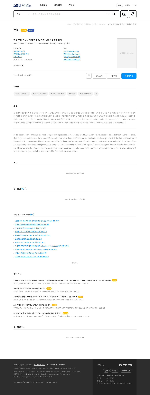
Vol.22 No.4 (18, 57)
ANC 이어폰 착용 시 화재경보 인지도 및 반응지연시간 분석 (32, 305)
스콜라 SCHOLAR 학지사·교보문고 (22, 6)
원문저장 (113, 76)
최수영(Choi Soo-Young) (72, 57)
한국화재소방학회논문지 (21, 54)
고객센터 (127, 5)
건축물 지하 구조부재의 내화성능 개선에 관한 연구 (31, 232)
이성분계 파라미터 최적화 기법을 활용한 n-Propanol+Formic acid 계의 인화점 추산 (42, 246)
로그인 (119, 5)
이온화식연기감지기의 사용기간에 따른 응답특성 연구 (32, 256)
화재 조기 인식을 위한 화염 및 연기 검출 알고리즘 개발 (32, 224)
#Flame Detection (39, 94)
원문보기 (99, 76)
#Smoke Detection (57, 94)
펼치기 (74, 263)
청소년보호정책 (52, 365)
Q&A (106, 371)
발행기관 (58, 5)
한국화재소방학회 (19, 51)
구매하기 (128, 76)
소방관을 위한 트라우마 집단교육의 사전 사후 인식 (29, 288)
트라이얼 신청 (126, 371)
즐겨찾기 (132, 17)
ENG (135, 5)
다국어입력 (124, 17)
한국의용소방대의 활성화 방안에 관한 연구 (28, 239)
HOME (69, 24)
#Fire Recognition (21, 94)
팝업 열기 (26, 188)
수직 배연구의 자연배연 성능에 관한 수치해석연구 (30, 253)
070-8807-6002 (125, 365)
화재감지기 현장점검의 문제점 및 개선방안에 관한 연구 (32, 235)
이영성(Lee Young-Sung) (72, 59)
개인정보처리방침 (39, 365)
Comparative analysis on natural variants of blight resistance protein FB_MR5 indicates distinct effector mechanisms (62, 280)
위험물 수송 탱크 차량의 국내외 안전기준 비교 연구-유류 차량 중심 (36, 249)
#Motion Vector (85, 94)
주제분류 (43, 5)
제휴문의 (114, 371)
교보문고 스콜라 (19, 365)
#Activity (72, 94)
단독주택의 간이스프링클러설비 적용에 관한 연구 (30, 228)
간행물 (71, 5)
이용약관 (29, 365)
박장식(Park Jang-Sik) (71, 51)
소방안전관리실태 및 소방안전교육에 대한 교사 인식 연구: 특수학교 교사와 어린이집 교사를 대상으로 (45, 297)
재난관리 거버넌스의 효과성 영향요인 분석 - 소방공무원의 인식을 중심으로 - (37, 313)
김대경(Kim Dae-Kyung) (72, 54)
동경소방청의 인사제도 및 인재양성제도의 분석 (29, 242)
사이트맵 (62, 365)
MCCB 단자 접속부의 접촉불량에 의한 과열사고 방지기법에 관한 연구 (37, 221)
